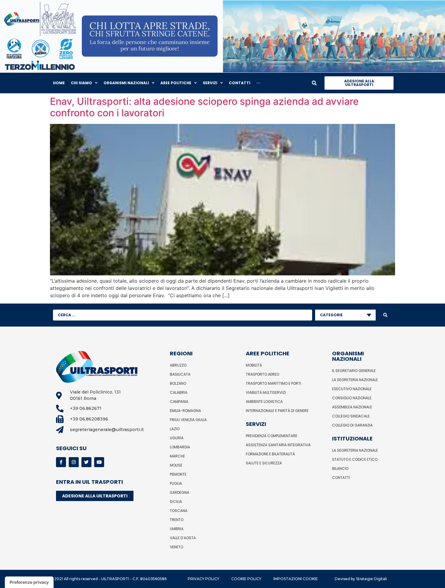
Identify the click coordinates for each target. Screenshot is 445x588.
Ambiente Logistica (264, 401)
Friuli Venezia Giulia (188, 419)
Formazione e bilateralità (270, 454)
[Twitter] (86, 462)
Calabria (178, 392)
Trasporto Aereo (262, 374)
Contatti (341, 477)
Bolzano (178, 383)
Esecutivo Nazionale (351, 388)
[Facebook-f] (61, 462)
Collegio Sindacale (351, 416)
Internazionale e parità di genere (277, 410)
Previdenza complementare (271, 435)
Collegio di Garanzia (352, 425)
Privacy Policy (203, 578)
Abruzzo (178, 365)
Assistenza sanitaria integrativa (278, 444)
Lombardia (180, 447)
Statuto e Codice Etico (354, 459)
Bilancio (340, 468)
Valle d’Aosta (183, 537)
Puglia (176, 483)
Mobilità (254, 365)
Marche (177, 456)
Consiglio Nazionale (351, 397)
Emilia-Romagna (185, 410)
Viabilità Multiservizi (266, 392)
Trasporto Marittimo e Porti (273, 383)
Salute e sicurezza (264, 463)
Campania (179, 401)
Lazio (175, 428)
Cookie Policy (246, 578)
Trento (176, 519)
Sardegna (179, 492)
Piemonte (178, 474)
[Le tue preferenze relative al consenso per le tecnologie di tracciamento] (29, 582)
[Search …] (314, 83)
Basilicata (180, 374)
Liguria (176, 437)
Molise (176, 465)
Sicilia (176, 501)
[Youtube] (99, 462)
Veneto (176, 547)
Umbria (176, 528)
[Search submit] (385, 315)
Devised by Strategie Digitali (361, 578)
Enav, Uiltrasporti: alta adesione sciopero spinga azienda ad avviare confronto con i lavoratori (204, 107)
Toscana (178, 510)
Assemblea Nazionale (352, 407)
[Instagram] (74, 462)
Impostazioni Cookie (295, 578)
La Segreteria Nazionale (355, 379)
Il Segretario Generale (354, 370)
